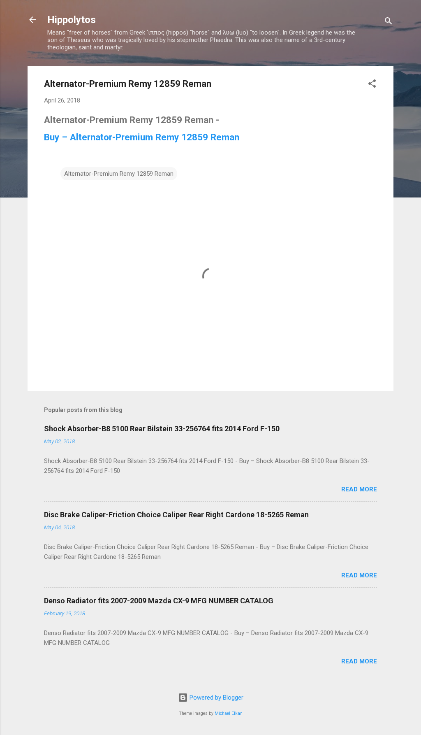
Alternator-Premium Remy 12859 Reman (118, 173)
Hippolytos (71, 20)
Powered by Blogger (215, 697)
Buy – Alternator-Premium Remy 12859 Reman (141, 137)
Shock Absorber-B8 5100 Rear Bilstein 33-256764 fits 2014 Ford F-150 (162, 428)
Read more (359, 489)
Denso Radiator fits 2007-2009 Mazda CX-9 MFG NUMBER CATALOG (158, 600)
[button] (372, 85)
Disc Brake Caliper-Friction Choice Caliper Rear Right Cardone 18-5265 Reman (176, 514)
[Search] (388, 22)
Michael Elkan (229, 713)
